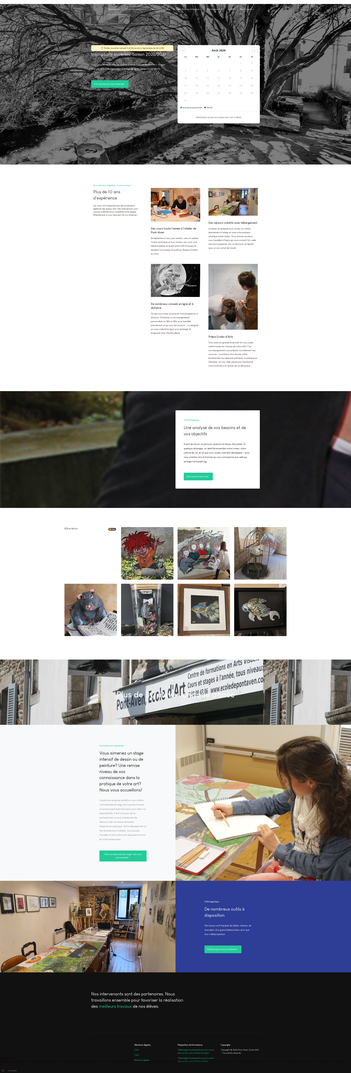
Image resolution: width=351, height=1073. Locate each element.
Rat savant (131, 627)
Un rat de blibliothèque (81, 627)
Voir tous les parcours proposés (109, 84)
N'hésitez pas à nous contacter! (222, 949)
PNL (240, 570)
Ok (3, 1070)
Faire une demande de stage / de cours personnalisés (123, 856)
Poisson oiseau (246, 627)
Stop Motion (75, 570)
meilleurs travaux (115, 1006)
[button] (114, 9)
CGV (136, 1050)
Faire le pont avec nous (197, 476)
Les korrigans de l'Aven (138, 570)
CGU (136, 1055)
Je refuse (12, 1070)
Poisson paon (189, 627)
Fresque (186, 570)
